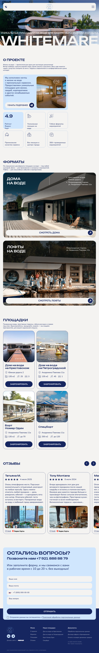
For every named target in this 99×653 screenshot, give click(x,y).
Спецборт (46, 640)
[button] (93, 6)
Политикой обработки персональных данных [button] (61, 617)
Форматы (33, 634)
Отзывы (32, 640)
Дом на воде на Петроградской (53, 634)
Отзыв (8, 531)
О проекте (33, 631)
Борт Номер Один (48, 637)
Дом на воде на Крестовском (52, 631)
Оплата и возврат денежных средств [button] (80, 637)
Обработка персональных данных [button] (79, 631)
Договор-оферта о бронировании (79, 634)
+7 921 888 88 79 (52, 558)
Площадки (33, 637)
